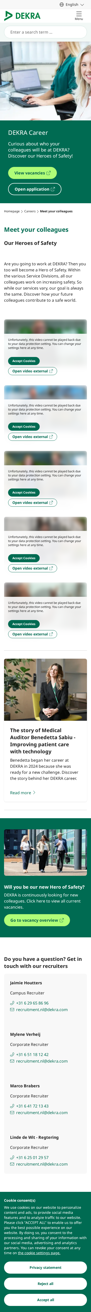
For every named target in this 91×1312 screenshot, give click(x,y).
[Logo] (24, 16)
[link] (72, 4)
